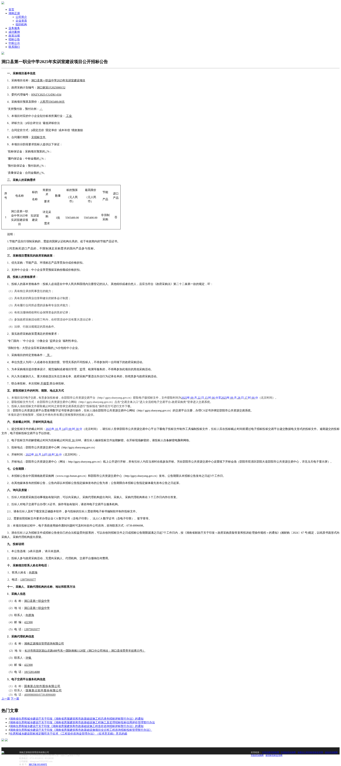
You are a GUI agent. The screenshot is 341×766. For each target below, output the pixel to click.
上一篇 (5, 698)
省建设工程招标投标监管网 (310, 752)
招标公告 (14, 39)
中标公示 (14, 43)
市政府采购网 (257, 755)
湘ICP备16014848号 (38, 764)
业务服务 (14, 28)
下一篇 (15, 698)
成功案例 (14, 31)
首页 (11, 9)
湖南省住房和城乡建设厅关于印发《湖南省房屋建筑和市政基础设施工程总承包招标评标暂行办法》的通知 (77, 718)
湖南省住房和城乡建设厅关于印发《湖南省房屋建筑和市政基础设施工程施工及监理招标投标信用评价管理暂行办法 (82, 722)
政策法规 (14, 35)
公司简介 (21, 16)
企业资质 (21, 20)
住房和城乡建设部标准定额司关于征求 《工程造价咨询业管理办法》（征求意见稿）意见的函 (68, 733)
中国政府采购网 (288, 752)
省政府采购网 (331, 752)
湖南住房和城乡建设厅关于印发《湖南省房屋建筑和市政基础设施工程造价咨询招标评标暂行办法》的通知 (77, 726)
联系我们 (14, 46)
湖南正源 (14, 13)
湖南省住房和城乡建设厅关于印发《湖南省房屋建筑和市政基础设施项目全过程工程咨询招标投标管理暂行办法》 (81, 729)
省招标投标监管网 (273, 755)
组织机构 (21, 24)
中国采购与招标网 (270, 752)
